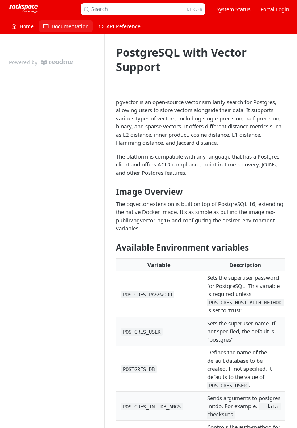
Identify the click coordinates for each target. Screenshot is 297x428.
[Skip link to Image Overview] (111, 192)
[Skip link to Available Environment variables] (111, 248)
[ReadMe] (57, 62)
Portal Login (274, 9)
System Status (234, 9)
